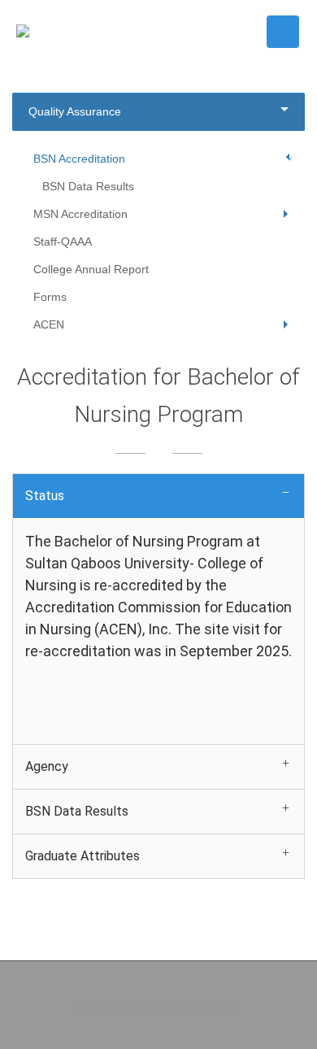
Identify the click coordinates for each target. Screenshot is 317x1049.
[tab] (158, 495)
